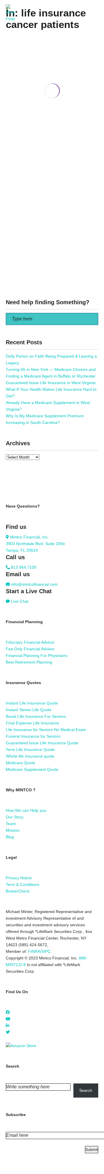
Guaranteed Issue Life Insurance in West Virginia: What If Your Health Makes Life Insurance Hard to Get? (51, 389)
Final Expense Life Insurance (32, 723)
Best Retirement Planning (29, 662)
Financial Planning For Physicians (36, 655)
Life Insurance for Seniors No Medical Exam (46, 729)
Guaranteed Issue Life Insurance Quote (42, 743)
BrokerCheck (17, 891)
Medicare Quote (20, 762)
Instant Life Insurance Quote (32, 703)
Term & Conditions (22, 884)
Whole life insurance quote (30, 756)
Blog (10, 837)
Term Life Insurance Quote (30, 749)
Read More (16, 166)
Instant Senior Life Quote (28, 709)
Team (11, 823)
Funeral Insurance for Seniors (33, 736)
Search (85, 1090)
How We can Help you (26, 810)
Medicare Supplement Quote (32, 769)
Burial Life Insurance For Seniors (36, 716)
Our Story (14, 817)
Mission (13, 830)
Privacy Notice (19, 878)
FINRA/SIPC (39, 951)
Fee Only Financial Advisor (30, 649)
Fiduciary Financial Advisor (30, 642)
